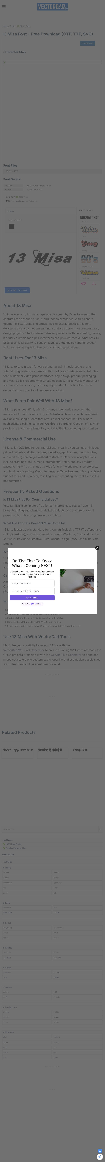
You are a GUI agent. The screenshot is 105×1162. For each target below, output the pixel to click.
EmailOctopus (37, 604)
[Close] (97, 548)
